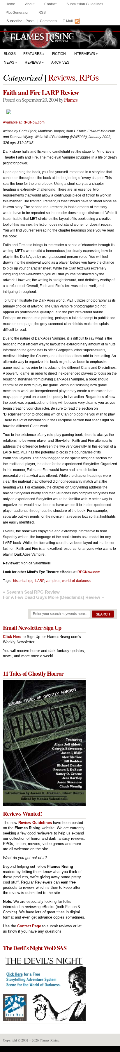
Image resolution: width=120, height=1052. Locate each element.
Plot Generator (17, 13)
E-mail (68, 21)
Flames (70, 99)
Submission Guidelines (84, 4)
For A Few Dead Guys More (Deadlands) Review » (53, 597)
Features (32, 54)
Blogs (10, 54)
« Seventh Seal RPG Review (31, 592)
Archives (60, 62)
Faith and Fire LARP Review (41, 92)
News (9, 62)
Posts (30, 21)
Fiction (59, 54)
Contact (50, 4)
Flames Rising (60, 37)
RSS (42, 13)
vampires (53, 581)
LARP (39, 581)
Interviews (84, 54)
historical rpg (23, 581)
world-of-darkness (76, 581)
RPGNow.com (88, 572)
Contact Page (29, 926)
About (29, 4)
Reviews (33, 62)
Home (10, 4)
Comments (48, 21)
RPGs (89, 77)
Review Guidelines (35, 822)
